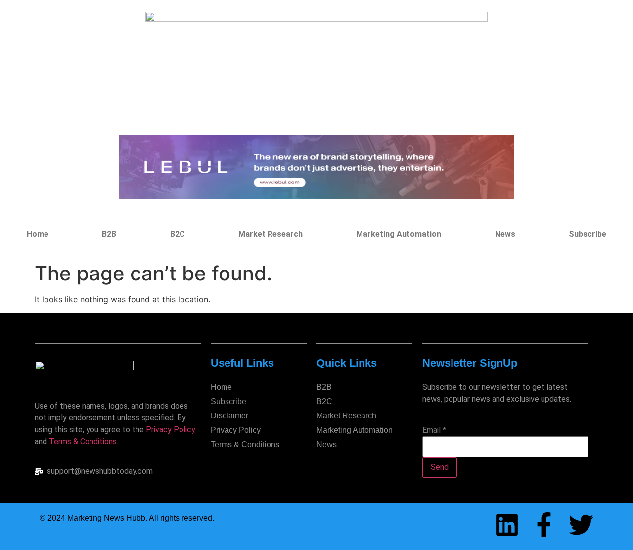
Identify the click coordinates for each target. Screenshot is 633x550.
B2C (177, 234)
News (505, 234)
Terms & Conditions (245, 444)
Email (434, 430)
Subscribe (587, 234)
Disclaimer (229, 416)
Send (440, 467)
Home (37, 234)
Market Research (270, 234)
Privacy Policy (170, 429)
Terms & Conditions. (83, 441)
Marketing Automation (398, 234)
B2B (109, 234)
